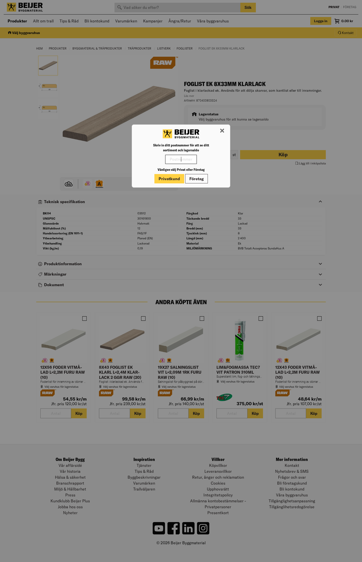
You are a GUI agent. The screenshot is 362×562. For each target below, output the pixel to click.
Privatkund (169, 178)
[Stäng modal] (222, 131)
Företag (196, 178)
